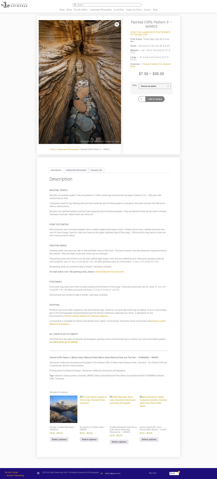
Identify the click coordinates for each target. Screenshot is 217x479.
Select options (59, 439)
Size (134, 85)
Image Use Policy (134, 10)
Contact (147, 10)
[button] (117, 24)
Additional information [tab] (76, 170)
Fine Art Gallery (81, 10)
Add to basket (155, 99)
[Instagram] (178, 4)
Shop (155, 10)
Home (62, 10)
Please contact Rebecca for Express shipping (86, 316)
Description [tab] (56, 170)
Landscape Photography (101, 10)
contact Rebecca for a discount (109, 272)
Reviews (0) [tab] (96, 170)
